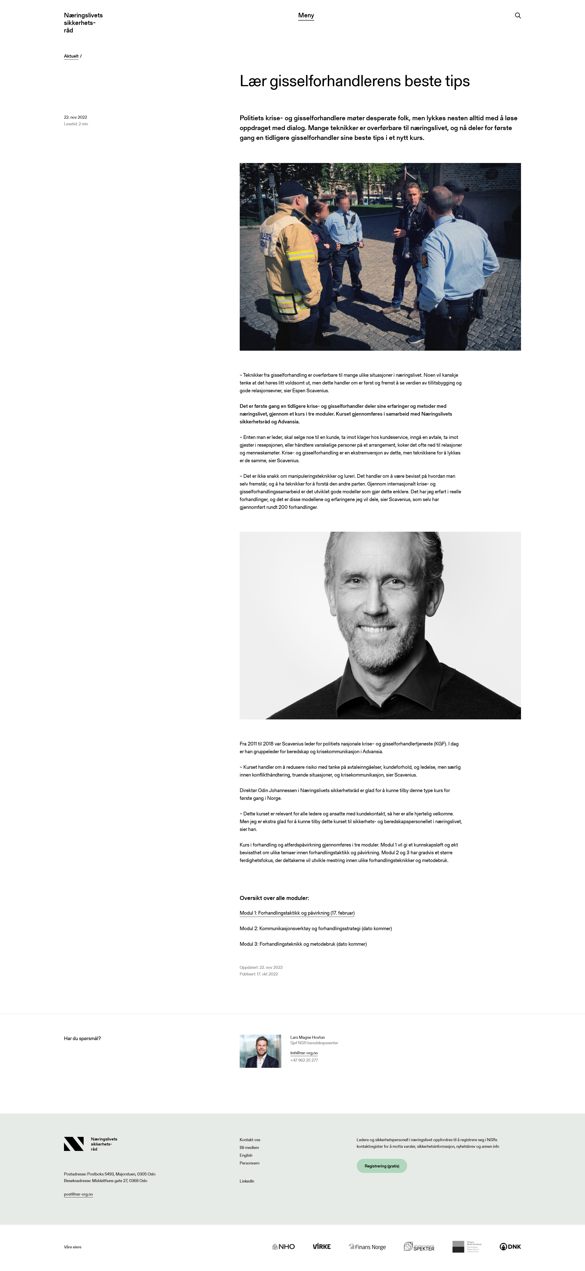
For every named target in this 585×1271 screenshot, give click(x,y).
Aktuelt (71, 56)
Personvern (249, 1163)
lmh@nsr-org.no (304, 1053)
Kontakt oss (250, 1140)
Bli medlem (249, 1147)
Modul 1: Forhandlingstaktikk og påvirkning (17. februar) (297, 912)
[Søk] (518, 15)
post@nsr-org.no (78, 1194)
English (246, 1155)
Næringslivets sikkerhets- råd (83, 22)
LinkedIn (247, 1181)
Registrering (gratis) (382, 1166)
